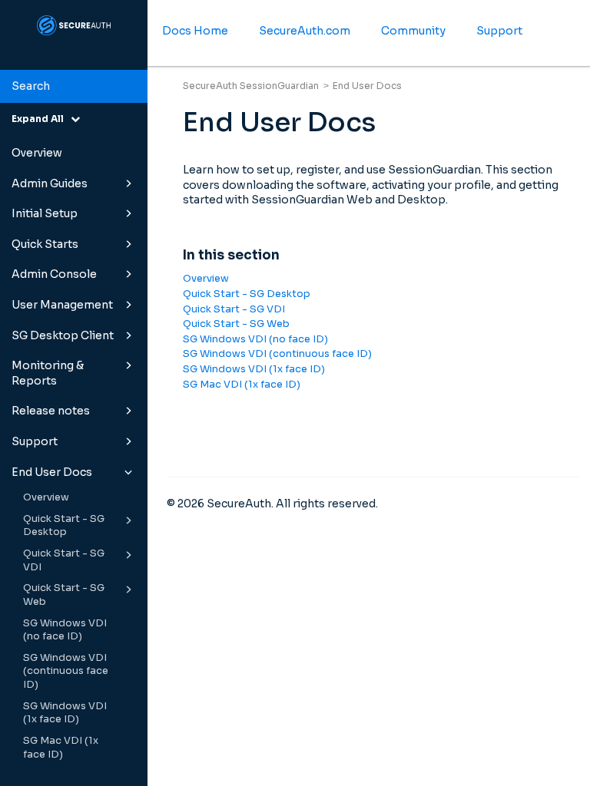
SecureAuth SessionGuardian (251, 85)
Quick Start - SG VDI (63, 560)
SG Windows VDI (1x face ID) (65, 713)
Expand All (41, 118)
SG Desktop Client (63, 335)
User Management (62, 305)
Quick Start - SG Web (63, 595)
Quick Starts (45, 244)
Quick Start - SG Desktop (63, 526)
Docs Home (195, 31)
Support (35, 441)
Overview (37, 153)
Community (413, 31)
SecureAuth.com (304, 31)
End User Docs (52, 472)
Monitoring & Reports (48, 373)
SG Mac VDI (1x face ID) (60, 748)
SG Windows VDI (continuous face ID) (65, 671)
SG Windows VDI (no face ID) (65, 630)
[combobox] (74, 87)
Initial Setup (45, 213)
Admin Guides (50, 183)
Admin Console (54, 274)
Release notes (51, 411)
